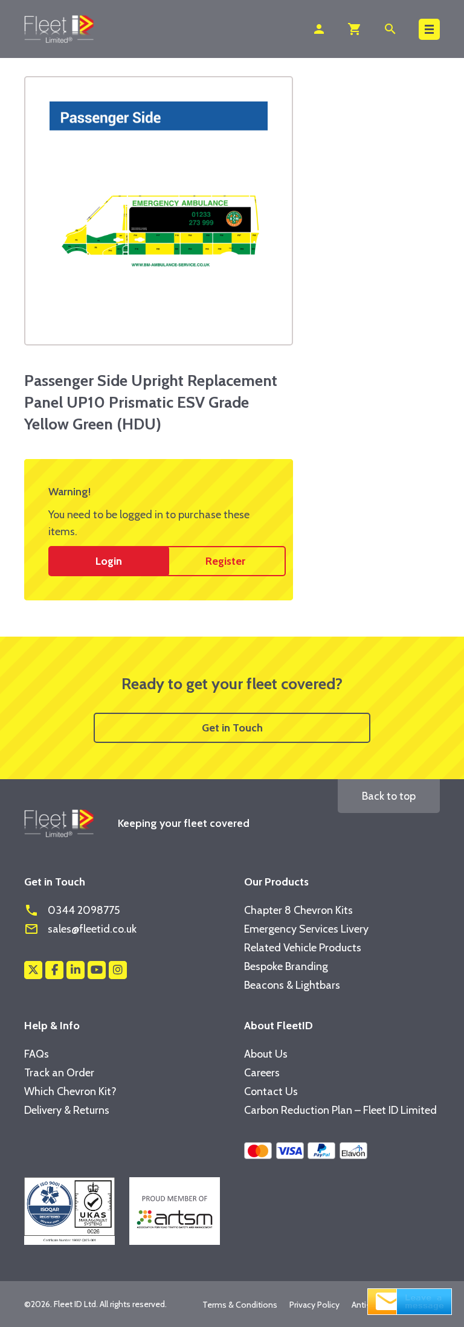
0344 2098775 (72, 910)
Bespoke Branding (286, 966)
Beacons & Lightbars (292, 985)
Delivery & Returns (66, 1110)
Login (108, 561)
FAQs (36, 1054)
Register (225, 561)
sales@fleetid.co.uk (80, 929)
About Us (266, 1054)
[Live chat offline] (409, 1300)
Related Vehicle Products (302, 947)
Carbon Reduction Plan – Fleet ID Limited (340, 1110)
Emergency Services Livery (306, 929)
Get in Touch (232, 727)
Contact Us (271, 1091)
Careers (262, 1072)
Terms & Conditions (239, 1304)
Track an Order (59, 1072)
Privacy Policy (314, 1304)
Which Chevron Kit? (70, 1091)
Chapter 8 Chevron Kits (298, 910)
